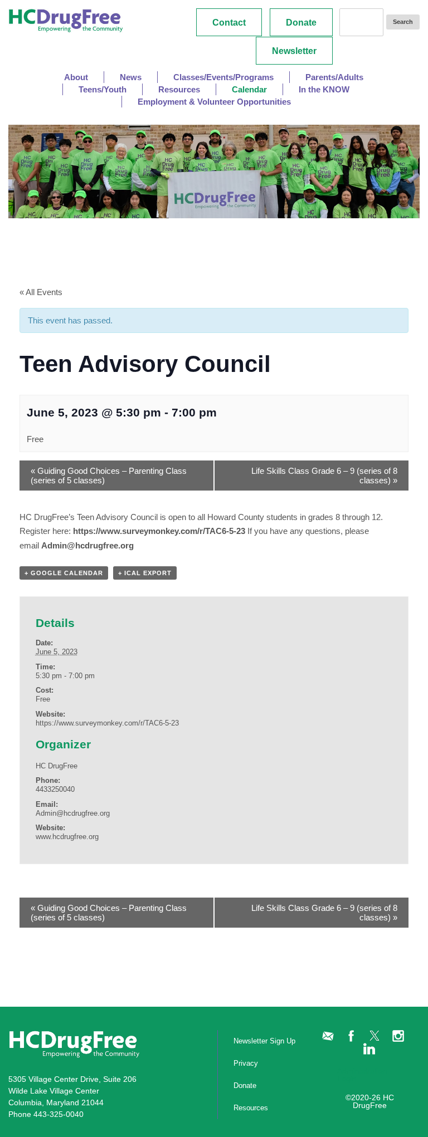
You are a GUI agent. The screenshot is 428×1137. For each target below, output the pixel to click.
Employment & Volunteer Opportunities (214, 101)
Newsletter (294, 51)
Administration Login (362, 1074)
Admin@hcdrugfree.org (87, 545)
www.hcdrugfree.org (67, 836)
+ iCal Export (145, 573)
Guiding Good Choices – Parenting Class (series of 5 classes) (109, 475)
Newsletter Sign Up (248, 1041)
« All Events (41, 292)
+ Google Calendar (64, 573)
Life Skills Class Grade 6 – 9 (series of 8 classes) (324, 475)
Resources (248, 1108)
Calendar (249, 89)
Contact (229, 22)
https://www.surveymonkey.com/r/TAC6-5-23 (159, 531)
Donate (301, 22)
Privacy (246, 1063)
